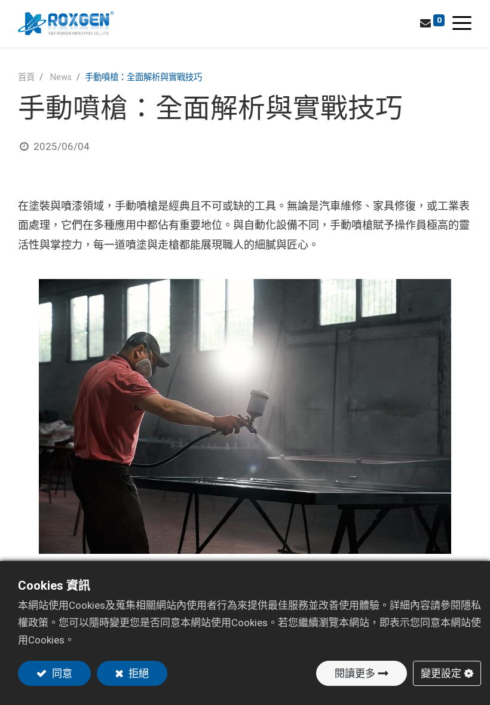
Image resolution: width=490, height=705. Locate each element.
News (61, 77)
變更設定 (441, 673)
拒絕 (137, 673)
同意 (61, 673)
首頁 (26, 77)
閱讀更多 (355, 673)
